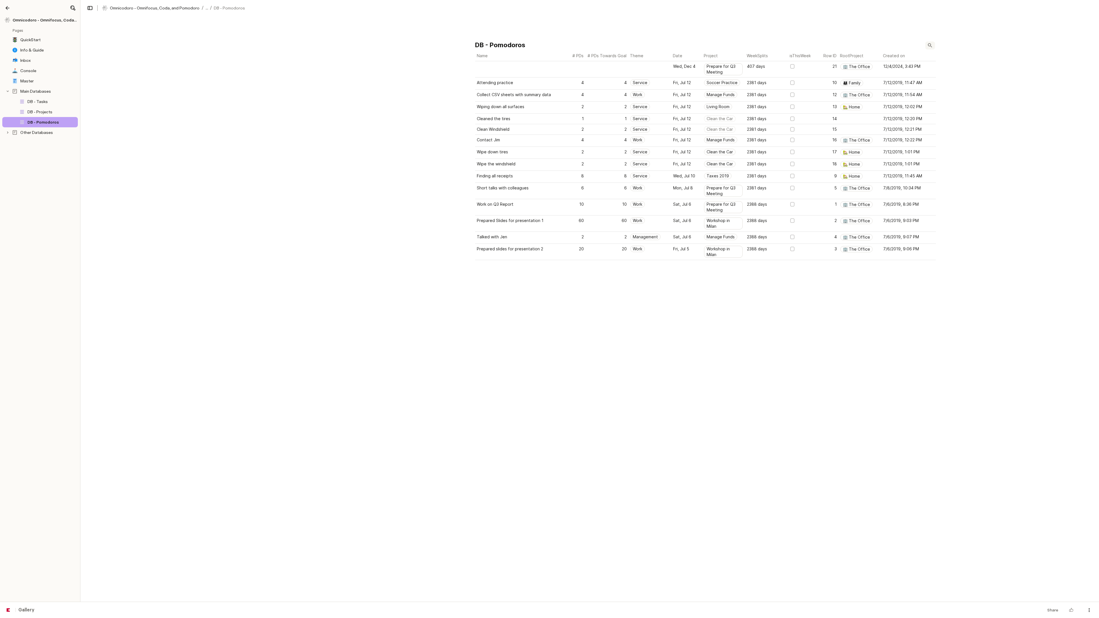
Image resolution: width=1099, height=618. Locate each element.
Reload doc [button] (549, 298)
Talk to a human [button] (578, 338)
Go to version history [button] (526, 338)
